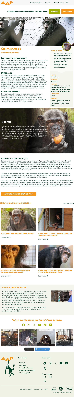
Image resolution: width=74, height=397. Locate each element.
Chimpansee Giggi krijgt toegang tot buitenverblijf (55, 234)
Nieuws (45, 11)
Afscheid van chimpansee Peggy (17, 234)
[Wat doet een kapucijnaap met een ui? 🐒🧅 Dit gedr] (46, 337)
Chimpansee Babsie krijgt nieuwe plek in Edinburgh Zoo (55, 271)
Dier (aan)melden (35, 3)
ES (45, 381)
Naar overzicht (68, 203)
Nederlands (58, 3)
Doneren (54, 12)
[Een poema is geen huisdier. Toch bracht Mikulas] (64, 337)
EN (44, 377)
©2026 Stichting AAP (26, 389)
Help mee (21, 11)
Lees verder (5, 237)
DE (50, 377)
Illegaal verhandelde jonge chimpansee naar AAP (15, 271)
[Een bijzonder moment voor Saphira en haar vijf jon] (28, 337)
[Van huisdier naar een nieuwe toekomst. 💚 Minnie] (9, 337)
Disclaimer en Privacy (40, 389)
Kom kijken (29, 11)
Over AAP (38, 11)
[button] (67, 2)
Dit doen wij (12, 11)
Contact (48, 3)
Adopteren (67, 12)
